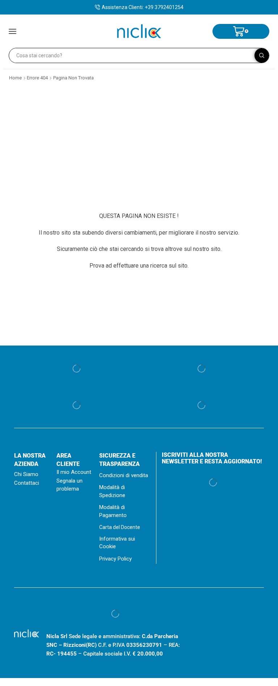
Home (15, 77)
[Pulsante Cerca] (261, 55)
